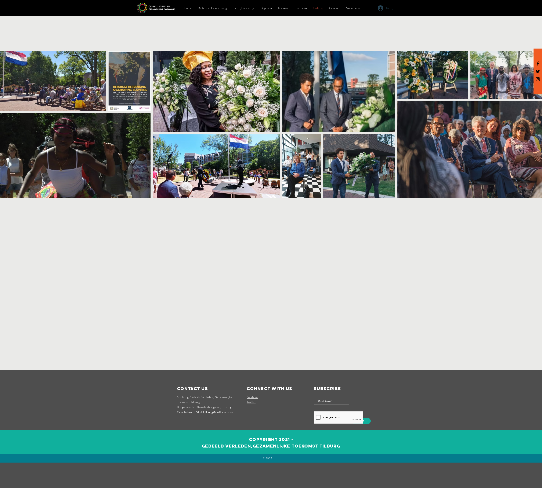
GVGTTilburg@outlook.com (213, 412)
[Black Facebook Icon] (538, 63)
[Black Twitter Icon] (538, 71)
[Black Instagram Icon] (538, 79)
